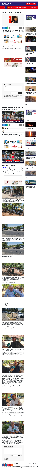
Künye (25, 463)
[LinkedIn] (6, 28)
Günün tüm (33, 7)
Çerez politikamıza (18, 467)
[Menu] (27, 4)
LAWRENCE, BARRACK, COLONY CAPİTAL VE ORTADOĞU (18, 7)
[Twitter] (4, 28)
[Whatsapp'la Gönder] (7, 28)
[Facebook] (2, 28)
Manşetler (4, 0)
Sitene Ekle (14, 0)
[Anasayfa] (2, 0)
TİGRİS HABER (4, 167)
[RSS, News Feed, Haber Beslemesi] (12, 465)
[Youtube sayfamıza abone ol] (4, 465)
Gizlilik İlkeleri (30, 463)
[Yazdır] (9, 28)
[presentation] (4, 7)
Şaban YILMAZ (7, 128)
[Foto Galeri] (35, 0)
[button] (20, 28)
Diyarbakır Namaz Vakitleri (19, 0)
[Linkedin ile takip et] (6, 465)
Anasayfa (22, 463)
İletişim (27, 463)
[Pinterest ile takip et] (10, 465)
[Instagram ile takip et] (8, 465)
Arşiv (11, 0)
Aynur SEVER (6, 132)
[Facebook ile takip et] (3, 465)
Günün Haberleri (8, 0)
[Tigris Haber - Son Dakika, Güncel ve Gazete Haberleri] (6, 3)
